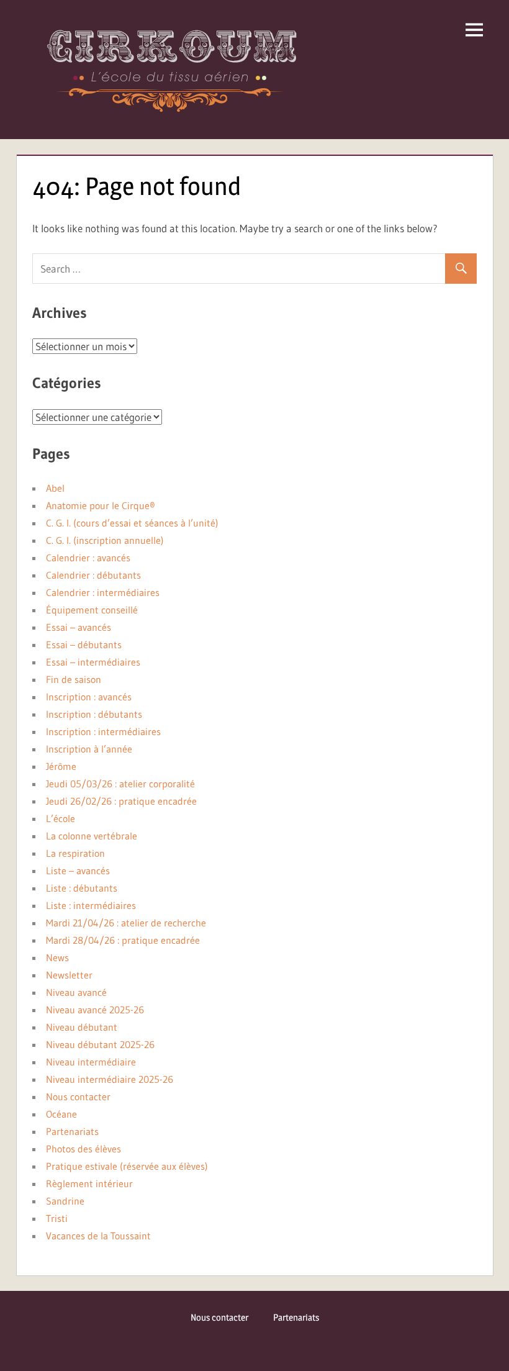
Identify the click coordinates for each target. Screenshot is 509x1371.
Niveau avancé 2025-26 (95, 1009)
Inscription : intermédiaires (103, 731)
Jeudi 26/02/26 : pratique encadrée (121, 801)
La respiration (75, 853)
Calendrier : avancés (88, 557)
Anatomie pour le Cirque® (100, 505)
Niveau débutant (81, 1027)
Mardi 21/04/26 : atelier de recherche (126, 922)
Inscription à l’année (89, 749)
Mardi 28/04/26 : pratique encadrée (123, 940)
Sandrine (65, 1201)
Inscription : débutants (94, 714)
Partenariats (72, 1131)
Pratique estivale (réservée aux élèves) (127, 1166)
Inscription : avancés (89, 696)
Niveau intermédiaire (91, 1062)
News (57, 957)
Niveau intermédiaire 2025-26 (109, 1079)
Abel (55, 488)
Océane (61, 1114)
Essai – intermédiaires (93, 662)
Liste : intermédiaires (91, 905)
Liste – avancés (78, 870)
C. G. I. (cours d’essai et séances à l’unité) (132, 523)
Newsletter (69, 975)
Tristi (57, 1218)
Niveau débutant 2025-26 (100, 1044)
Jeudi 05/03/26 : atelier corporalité (120, 783)
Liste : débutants (81, 888)
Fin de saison (73, 679)
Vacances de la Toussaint (98, 1235)
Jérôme (61, 766)
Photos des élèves (83, 1148)
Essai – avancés (78, 627)
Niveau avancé (76, 992)
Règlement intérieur (89, 1183)
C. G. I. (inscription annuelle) (105, 540)
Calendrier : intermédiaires (103, 592)
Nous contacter (78, 1096)
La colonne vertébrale (91, 836)
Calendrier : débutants (93, 575)
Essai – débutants (84, 644)
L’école (60, 818)
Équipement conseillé (92, 610)
